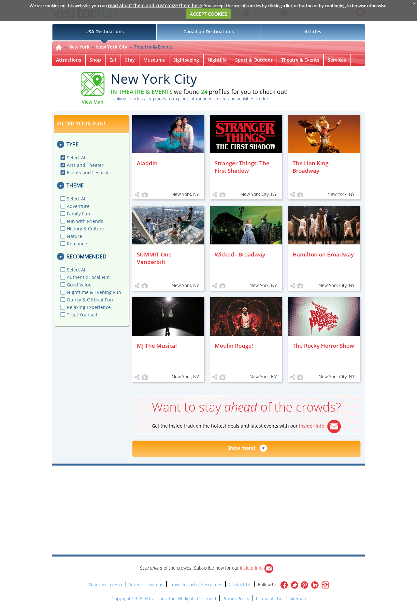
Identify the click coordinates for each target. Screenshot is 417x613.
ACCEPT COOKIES (208, 14)
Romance (77, 243)
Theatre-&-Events (153, 47)
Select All (77, 157)
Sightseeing (186, 60)
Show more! (241, 448)
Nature (74, 236)
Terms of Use (269, 598)
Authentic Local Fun (88, 277)
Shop (95, 60)
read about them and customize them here (155, 5)
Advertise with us (145, 584)
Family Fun (78, 213)
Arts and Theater (85, 165)
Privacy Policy (236, 598)
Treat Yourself (82, 314)
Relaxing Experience (89, 307)
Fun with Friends (85, 221)
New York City (111, 47)
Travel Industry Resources (196, 584)
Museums (154, 60)
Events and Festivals (89, 172)
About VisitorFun (105, 584)
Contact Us (240, 584)
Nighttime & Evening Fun (94, 292)
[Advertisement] (238, 484)
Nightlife (217, 60)
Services (337, 60)
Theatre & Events (300, 60)
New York (79, 47)
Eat (113, 60)
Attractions (68, 60)
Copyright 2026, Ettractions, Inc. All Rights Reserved (163, 598)
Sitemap (297, 598)
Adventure (78, 206)
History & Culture (85, 228)
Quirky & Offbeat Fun (90, 299)
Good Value (79, 284)
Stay (130, 60)
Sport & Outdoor (254, 60)
